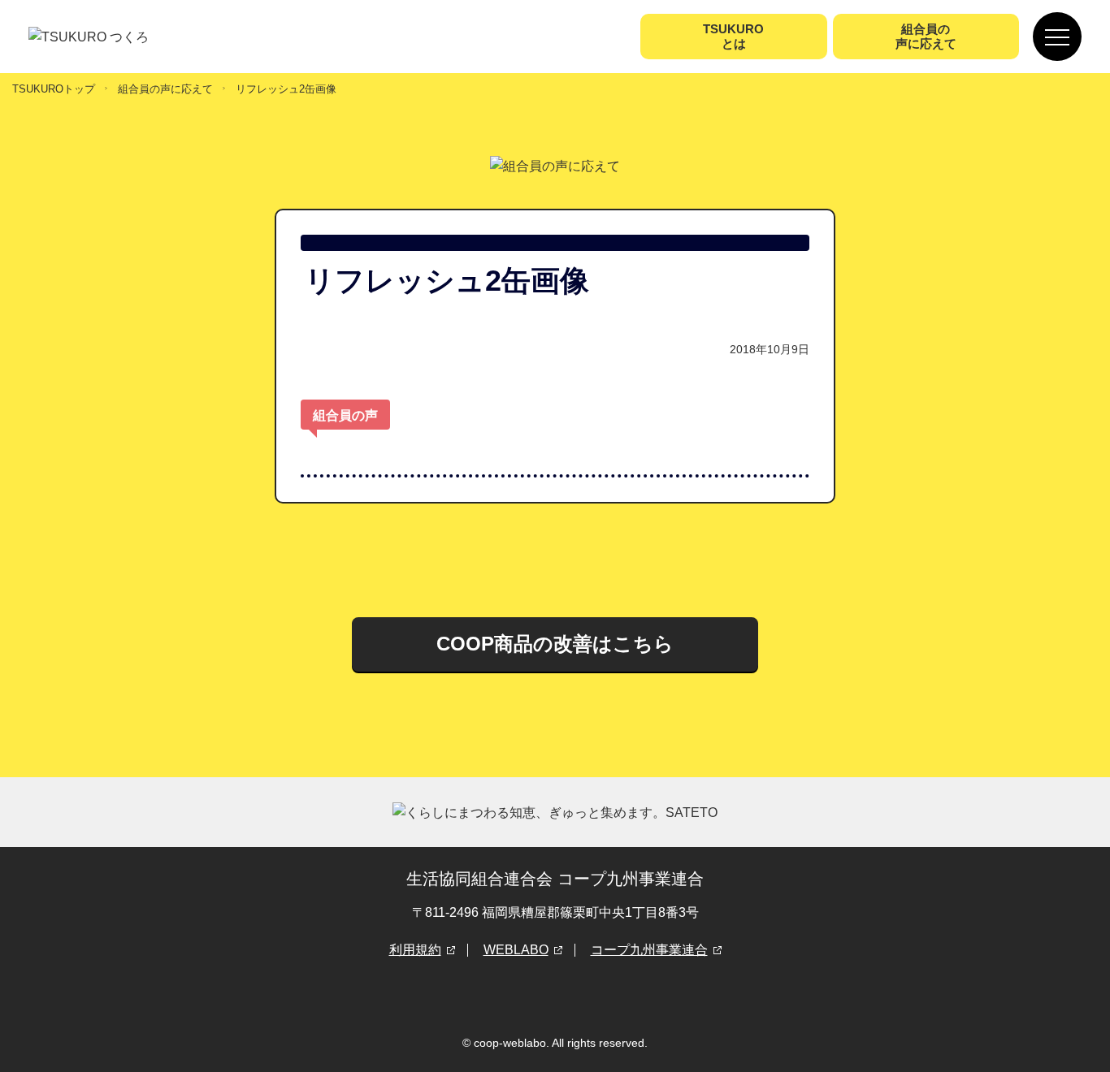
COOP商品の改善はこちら (555, 644)
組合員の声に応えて (165, 89)
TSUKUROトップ (53, 89)
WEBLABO (515, 950)
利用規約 (415, 950)
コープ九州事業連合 (649, 950)
